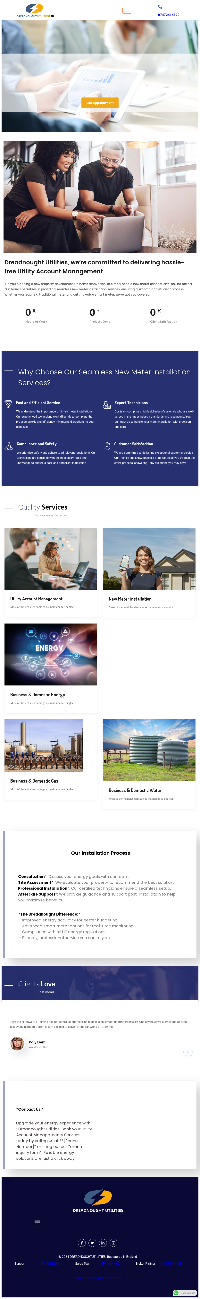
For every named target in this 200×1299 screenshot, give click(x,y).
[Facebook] (82, 1243)
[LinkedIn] (103, 1243)
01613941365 (171, 1263)
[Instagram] (113, 1243)
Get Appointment (100, 103)
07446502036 (50, 1263)
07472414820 (168, 15)
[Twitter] (92, 1243)
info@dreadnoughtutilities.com (98, 1278)
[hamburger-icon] (126, 11)
